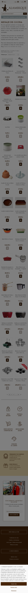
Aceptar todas (14, 584)
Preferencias (13, 590)
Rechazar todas (14, 587)
